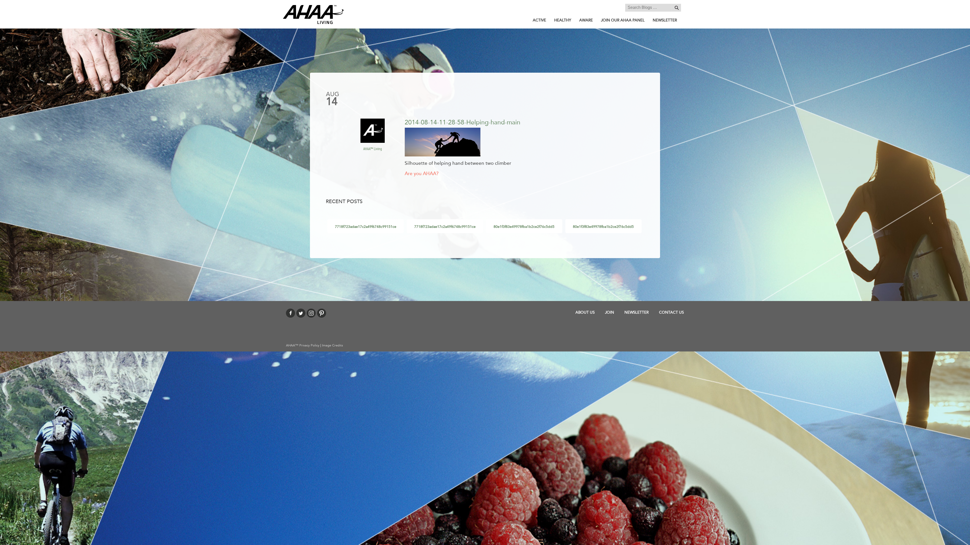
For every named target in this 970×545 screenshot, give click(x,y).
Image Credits (332, 345)
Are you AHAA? (422, 173)
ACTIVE (539, 20)
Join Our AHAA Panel (623, 20)
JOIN (609, 312)
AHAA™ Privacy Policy (302, 345)
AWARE (586, 20)
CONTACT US (671, 312)
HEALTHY (562, 20)
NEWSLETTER (665, 20)
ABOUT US (585, 312)
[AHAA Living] (313, 14)
